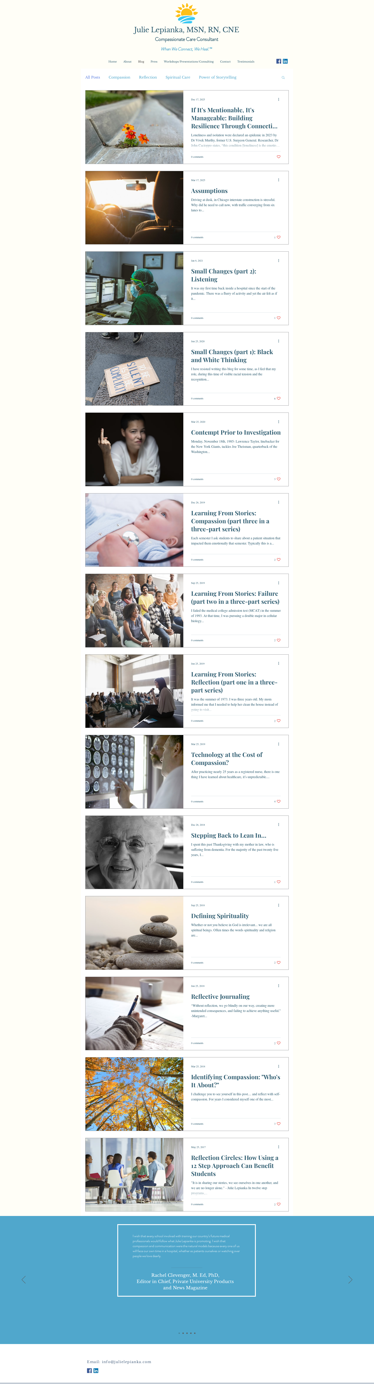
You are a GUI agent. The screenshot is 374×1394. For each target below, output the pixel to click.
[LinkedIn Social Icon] (285, 61)
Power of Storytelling (218, 77)
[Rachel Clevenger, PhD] (179, 1333)
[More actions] (280, 99)
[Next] (350, 1280)
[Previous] (24, 1280)
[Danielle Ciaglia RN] (191, 1333)
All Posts (92, 77)
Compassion (119, 77)
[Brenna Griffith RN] (187, 1333)
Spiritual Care (178, 77)
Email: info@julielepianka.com (119, 1362)
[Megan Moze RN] (194, 1333)
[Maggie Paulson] (183, 1333)
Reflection (148, 77)
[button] (283, 77)
